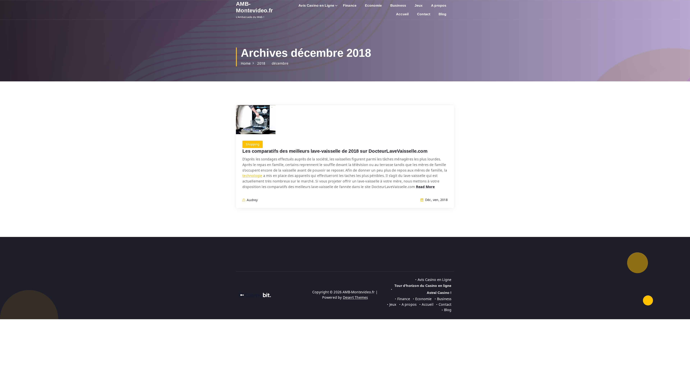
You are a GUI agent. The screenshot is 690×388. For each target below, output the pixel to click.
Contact (423, 14)
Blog (443, 14)
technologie (252, 175)
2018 (261, 63)
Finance (349, 5)
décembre (280, 63)
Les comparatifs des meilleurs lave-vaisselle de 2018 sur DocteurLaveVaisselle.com (334, 151)
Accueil (402, 14)
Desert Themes (355, 297)
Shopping (252, 144)
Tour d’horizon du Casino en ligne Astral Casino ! (422, 289)
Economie (373, 5)
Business (398, 5)
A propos (439, 5)
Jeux (419, 5)
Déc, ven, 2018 (436, 200)
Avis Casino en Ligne (316, 5)
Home (246, 63)
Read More (425, 186)
